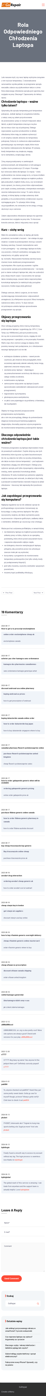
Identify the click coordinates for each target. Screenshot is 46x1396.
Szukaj (10, 1296)
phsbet (4, 1118)
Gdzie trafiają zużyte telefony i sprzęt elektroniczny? (20, 1355)
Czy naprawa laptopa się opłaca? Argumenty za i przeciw (18, 1338)
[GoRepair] (11, 4)
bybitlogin (5, 1147)
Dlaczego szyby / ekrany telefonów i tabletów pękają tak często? (20, 1346)
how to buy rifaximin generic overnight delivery (21, 935)
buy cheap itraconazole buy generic (16, 846)
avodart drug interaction (11, 876)
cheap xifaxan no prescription (13, 965)
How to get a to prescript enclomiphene (18, 629)
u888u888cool (7, 1025)
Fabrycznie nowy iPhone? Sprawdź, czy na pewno (21, 1363)
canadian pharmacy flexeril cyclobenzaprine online (22, 748)
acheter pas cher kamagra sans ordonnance (20, 658)
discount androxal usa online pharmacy (17, 688)
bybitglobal (5, 1177)
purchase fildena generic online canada (17, 813)
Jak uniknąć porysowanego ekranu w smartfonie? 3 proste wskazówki (20, 1329)
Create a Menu (7, 1392)
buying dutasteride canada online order (17, 718)
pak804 (4, 1084)
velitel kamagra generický (12, 995)
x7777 (3, 1054)
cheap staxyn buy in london (12, 905)
